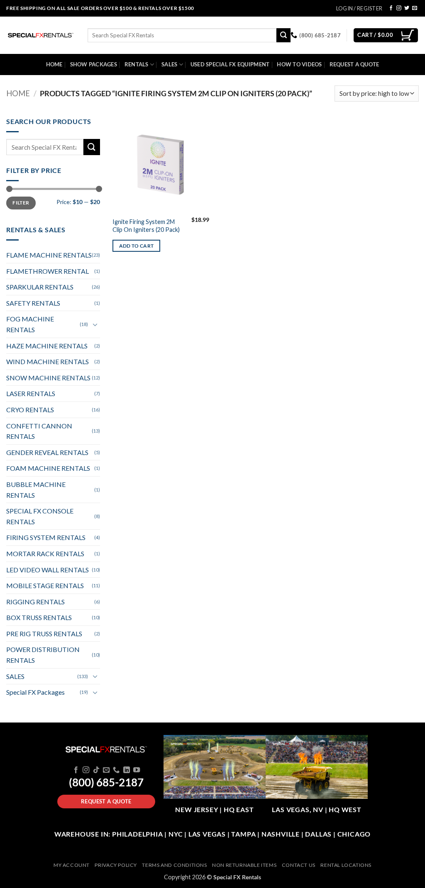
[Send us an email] (414, 8)
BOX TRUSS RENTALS (39, 617)
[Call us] (116, 770)
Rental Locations (345, 865)
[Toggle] (95, 324)
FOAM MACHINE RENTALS (48, 468)
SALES (15, 676)
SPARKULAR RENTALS (39, 287)
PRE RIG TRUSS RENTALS (44, 633)
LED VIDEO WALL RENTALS (47, 570)
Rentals (137, 64)
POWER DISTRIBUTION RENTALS (43, 654)
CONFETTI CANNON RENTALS (39, 431)
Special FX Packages (35, 692)
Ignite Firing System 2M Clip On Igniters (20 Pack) (146, 225)
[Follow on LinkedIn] (126, 770)
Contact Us (298, 865)
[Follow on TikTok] (96, 770)
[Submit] (283, 35)
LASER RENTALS (30, 393)
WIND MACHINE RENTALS (47, 361)
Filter (20, 202)
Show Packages (93, 64)
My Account (72, 865)
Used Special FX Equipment (230, 64)
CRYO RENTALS (30, 410)
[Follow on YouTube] (136, 770)
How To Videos (299, 64)
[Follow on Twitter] (406, 8)
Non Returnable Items (244, 865)
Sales (169, 64)
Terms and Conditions (174, 865)
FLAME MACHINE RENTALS (49, 255)
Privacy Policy (116, 865)
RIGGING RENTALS (35, 602)
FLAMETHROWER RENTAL (47, 271)
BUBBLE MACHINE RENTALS (36, 489)
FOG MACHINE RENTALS (30, 324)
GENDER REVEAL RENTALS (47, 452)
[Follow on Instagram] (398, 8)
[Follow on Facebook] (390, 8)
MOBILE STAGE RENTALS (45, 585)
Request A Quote (354, 64)
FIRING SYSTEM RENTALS (45, 537)
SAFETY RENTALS (33, 303)
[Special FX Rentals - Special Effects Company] (40, 35)
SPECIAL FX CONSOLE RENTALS (39, 516)
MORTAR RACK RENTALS (45, 553)
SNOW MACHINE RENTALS (48, 378)
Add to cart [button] (136, 245)
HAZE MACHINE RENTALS (47, 346)
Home (54, 64)
